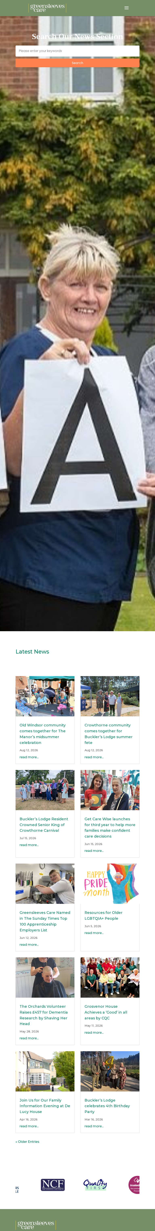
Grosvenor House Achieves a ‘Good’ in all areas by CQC (106, 1012)
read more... (29, 757)
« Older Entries (27, 1142)
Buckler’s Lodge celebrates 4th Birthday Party (107, 1106)
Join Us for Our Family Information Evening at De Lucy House (45, 1106)
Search (77, 63)
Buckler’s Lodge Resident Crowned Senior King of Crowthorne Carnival (44, 825)
